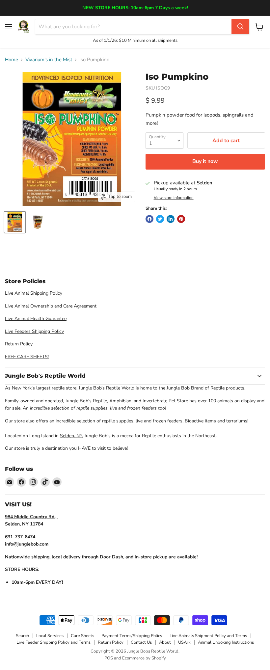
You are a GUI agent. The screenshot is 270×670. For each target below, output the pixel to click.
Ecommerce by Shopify (144, 658)
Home (11, 60)
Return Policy (19, 344)
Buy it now (205, 161)
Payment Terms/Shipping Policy (131, 636)
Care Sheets (82, 636)
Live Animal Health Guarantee (36, 318)
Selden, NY (71, 436)
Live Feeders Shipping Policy (34, 331)
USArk (184, 642)
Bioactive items (200, 421)
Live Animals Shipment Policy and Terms (208, 636)
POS (108, 658)
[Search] (240, 26)
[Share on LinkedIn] (171, 219)
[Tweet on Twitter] (160, 219)
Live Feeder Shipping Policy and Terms (53, 642)
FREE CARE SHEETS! (27, 357)
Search (22, 636)
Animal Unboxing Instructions (226, 642)
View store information (174, 198)
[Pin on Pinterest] (181, 219)
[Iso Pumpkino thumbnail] (14, 222)
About (165, 642)
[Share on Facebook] (149, 219)
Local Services (50, 636)
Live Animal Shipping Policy (33, 293)
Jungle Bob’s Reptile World (106, 388)
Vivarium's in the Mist (48, 60)
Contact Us (141, 642)
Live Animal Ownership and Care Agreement (50, 306)
